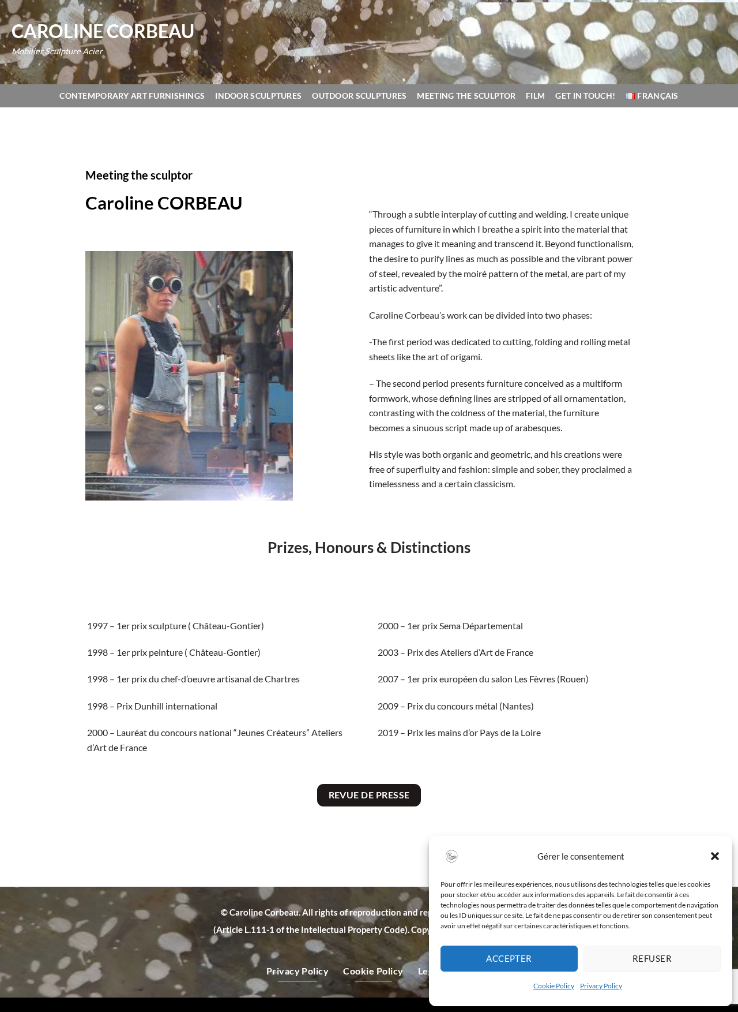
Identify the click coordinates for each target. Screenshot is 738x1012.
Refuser (652, 958)
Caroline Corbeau (264, 912)
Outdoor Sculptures (359, 95)
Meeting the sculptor (466, 95)
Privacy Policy (601, 985)
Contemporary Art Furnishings (132, 95)
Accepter (509, 958)
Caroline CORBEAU (103, 31)
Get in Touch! (585, 95)
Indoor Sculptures (258, 95)
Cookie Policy (553, 985)
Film (535, 95)
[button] (715, 856)
